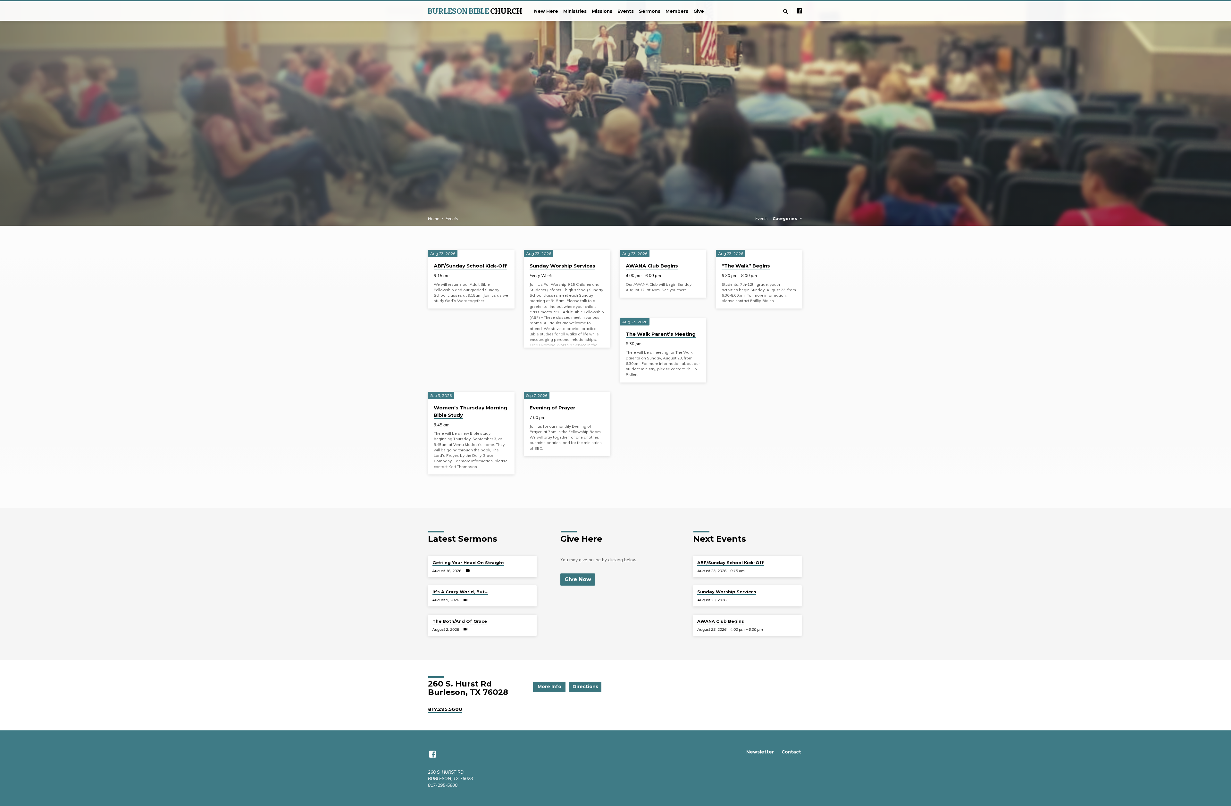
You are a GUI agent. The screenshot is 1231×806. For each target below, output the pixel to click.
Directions (585, 686)
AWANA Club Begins (652, 266)
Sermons (649, 11)
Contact (791, 751)
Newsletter (760, 751)
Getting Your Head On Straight (468, 562)
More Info (549, 686)
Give (698, 11)
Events (625, 11)
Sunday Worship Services (562, 266)
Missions (602, 11)
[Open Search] (785, 11)
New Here (546, 11)
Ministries (575, 11)
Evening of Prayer (552, 408)
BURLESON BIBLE (474, 11)
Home (433, 218)
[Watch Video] (467, 570)
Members (677, 11)
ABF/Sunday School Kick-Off (470, 266)
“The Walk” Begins (746, 266)
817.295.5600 (445, 709)
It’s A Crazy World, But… (460, 591)
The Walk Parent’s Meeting (661, 334)
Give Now (578, 579)
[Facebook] (799, 10)
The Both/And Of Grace (459, 621)
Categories (786, 218)
